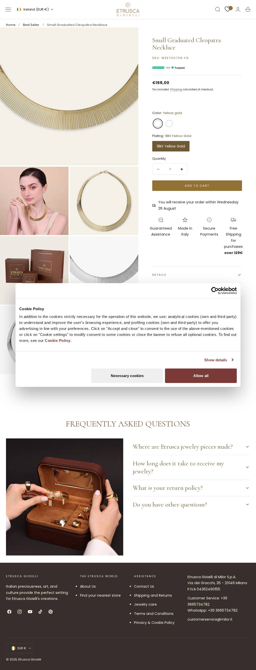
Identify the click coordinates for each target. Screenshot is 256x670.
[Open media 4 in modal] (59, 245)
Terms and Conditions (154, 613)
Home (11, 25)
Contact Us (144, 586)
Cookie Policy (57, 340)
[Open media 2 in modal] (59, 175)
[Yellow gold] (157, 123)
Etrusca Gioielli (29, 659)
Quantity (159, 158)
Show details (215, 360)
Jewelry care (145, 604)
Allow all (200, 376)
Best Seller (31, 25)
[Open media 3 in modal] (129, 175)
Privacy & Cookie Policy (154, 622)
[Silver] (169, 123)
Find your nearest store (100, 595)
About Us (88, 586)
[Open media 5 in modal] (129, 245)
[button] (8, 9)
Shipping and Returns (153, 595)
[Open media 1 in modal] (129, 36)
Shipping (176, 89)
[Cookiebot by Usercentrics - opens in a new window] (215, 290)
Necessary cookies (127, 376)
